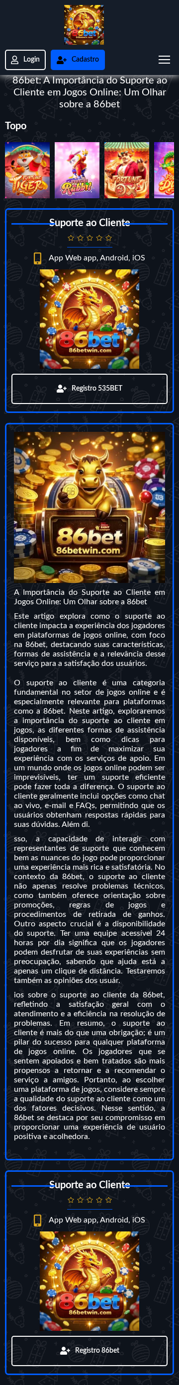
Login (31, 59)
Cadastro (85, 59)
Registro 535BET (97, 388)
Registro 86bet (97, 1350)
